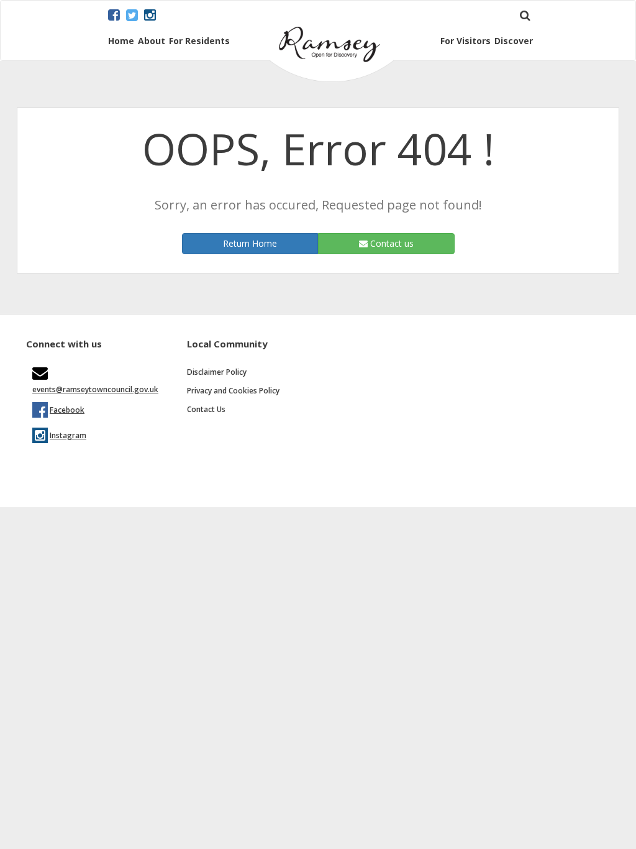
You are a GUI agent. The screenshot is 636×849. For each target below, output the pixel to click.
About (151, 41)
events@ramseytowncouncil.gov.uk (95, 389)
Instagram (68, 435)
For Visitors (465, 41)
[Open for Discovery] (332, 79)
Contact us (391, 243)
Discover (513, 41)
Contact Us (206, 409)
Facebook (67, 410)
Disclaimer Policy (217, 372)
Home (121, 41)
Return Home (250, 243)
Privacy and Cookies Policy (233, 390)
